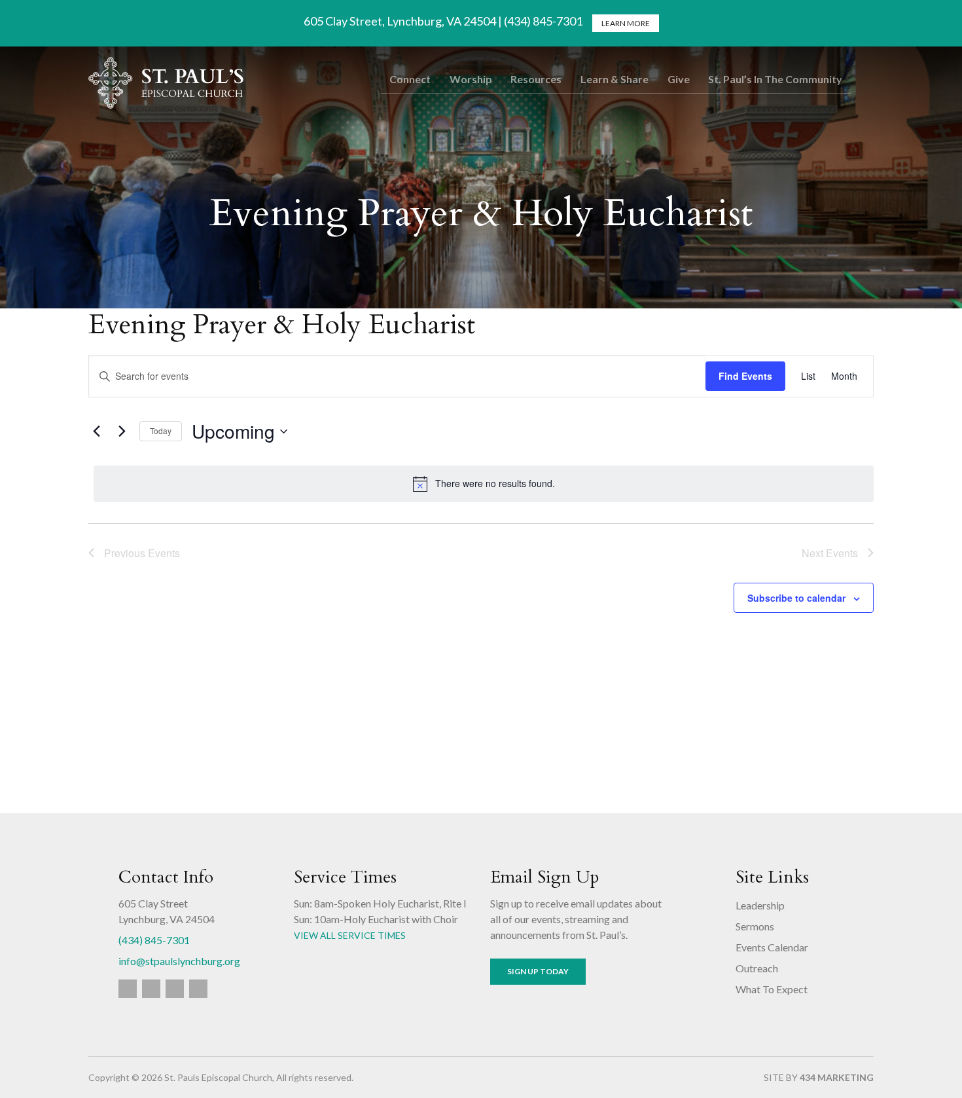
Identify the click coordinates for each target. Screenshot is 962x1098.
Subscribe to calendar (796, 597)
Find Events (745, 375)
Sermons (755, 926)
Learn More (625, 23)
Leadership (760, 905)
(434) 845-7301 (154, 940)
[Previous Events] (96, 431)
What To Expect (772, 989)
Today (160, 430)
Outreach (757, 968)
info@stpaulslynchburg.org (179, 961)
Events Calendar (772, 947)
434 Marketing (837, 1077)
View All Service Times (350, 935)
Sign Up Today (538, 971)
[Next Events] (122, 431)
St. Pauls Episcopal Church (165, 83)
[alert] (484, 484)
